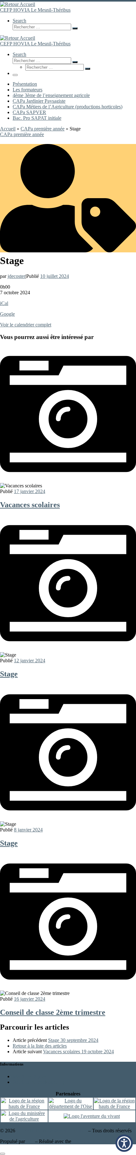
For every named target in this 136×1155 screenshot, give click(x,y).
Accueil (7, 128)
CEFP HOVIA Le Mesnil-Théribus (51, 1130)
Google (7, 314)
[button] (124, 1143)
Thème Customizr (90, 1141)
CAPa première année (43, 128)
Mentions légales (29, 1076)
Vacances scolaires (30, 505)
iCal (4, 303)
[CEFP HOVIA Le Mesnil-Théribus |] (17, 4)
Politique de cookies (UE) (38, 1082)
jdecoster (16, 276)
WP (30, 1141)
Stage (9, 674)
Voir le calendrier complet (25, 324)
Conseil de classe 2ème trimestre (52, 1012)
